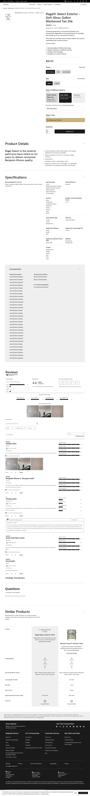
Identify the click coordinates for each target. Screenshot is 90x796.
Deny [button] (75, 792)
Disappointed (8, 501)
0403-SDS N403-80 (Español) (16, 341)
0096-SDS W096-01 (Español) (16, 299)
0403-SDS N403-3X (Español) (16, 335)
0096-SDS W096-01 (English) (16, 290)
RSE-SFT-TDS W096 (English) (40, 276)
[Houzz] (77, 726)
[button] (21, 1)
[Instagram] (60, 726)
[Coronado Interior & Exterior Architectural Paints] (65, 774)
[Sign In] (80, 1)
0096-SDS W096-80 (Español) (16, 316)
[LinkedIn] (80, 726)
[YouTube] (66, 726)
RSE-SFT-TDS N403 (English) (40, 279)
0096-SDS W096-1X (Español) (16, 282)
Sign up (7, 726)
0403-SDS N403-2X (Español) (16, 332)
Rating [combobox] (8, 428)
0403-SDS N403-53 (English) (16, 349)
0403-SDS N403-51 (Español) (16, 352)
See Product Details (50, 43)
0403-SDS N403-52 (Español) (16, 355)
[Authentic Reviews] (12, 375)
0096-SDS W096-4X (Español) (16, 302)
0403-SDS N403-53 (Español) (16, 358)
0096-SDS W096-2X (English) (16, 287)
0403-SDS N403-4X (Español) (16, 330)
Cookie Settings (45, 793)
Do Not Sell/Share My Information (14, 752)
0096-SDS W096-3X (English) (16, 276)
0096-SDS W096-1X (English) (16, 293)
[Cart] (86, 1)
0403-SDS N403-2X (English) (16, 313)
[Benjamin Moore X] (73, 726)
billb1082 (7, 445)
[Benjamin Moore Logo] (7, 4)
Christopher (8, 540)
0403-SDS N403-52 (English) (16, 346)
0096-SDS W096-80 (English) (16, 285)
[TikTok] (83, 726)
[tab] (8, 17)
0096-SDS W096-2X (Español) (16, 296)
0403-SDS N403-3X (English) (16, 318)
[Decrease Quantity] (47, 131)
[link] (83, 1)
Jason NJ (8, 480)
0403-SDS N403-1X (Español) (16, 327)
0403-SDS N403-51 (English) (16, 344)
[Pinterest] (70, 726)
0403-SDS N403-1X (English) (16, 304)
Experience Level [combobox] (19, 428)
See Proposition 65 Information (41, 287)
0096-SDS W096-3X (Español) (16, 307)
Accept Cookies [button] (83, 792)
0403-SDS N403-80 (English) (16, 321)
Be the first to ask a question (13, 592)
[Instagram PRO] (63, 727)
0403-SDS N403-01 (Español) (16, 338)
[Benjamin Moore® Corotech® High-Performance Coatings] (12, 774)
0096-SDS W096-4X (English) (16, 279)
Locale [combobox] (30, 428)
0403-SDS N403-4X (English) (16, 324)
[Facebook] (56, 726)
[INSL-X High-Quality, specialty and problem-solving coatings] (39, 774)
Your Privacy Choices (11, 757)
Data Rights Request (11, 754)
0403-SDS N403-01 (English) (16, 310)
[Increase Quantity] (52, 131)
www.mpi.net (40, 717)
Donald (7, 563)
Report (21, 472)
